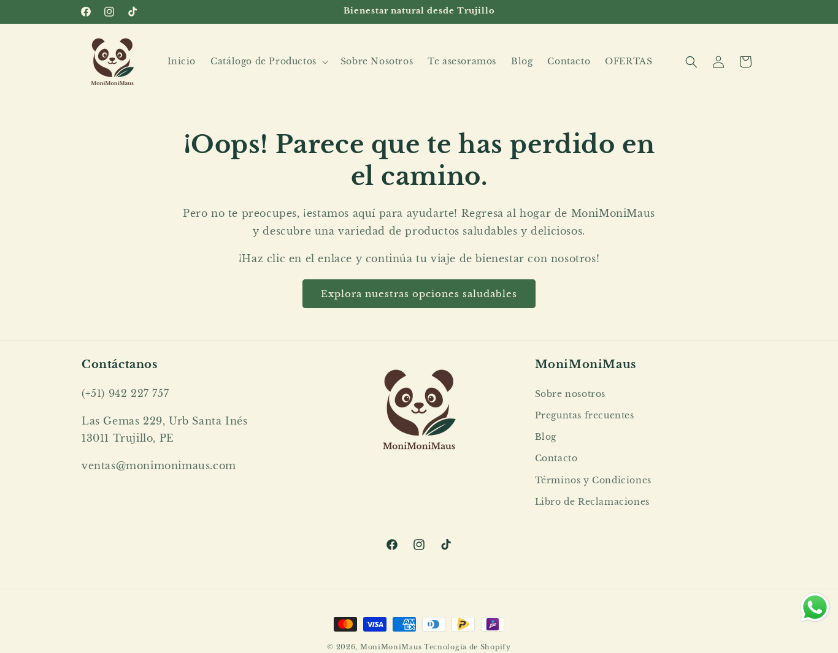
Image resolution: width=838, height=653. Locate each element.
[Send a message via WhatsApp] (815, 607)
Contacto (556, 458)
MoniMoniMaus (390, 647)
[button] (268, 61)
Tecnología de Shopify (467, 647)
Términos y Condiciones (593, 480)
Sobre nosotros (570, 393)
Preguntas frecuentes (584, 415)
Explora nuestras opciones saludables (419, 294)
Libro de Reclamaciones (592, 501)
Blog (545, 436)
